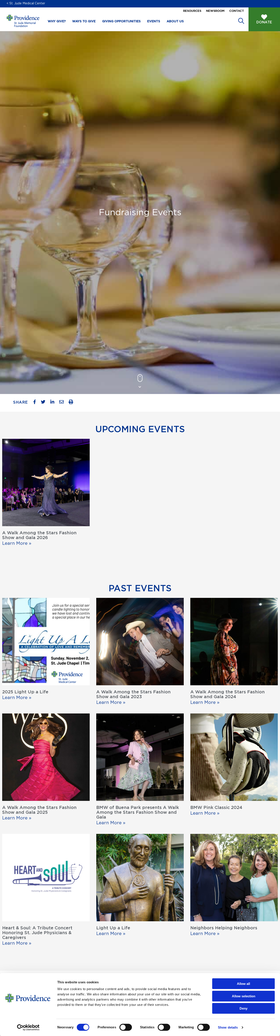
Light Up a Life (113, 928)
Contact (236, 11)
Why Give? (57, 21)
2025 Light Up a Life (25, 692)
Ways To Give (84, 21)
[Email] (63, 403)
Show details (228, 1027)
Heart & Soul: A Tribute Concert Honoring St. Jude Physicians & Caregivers (37, 933)
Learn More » (16, 543)
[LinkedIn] (53, 403)
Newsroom (215, 11)
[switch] (125, 1027)
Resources (192, 11)
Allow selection (243, 996)
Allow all (243, 984)
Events (153, 21)
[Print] (72, 403)
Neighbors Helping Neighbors (223, 928)
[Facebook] (36, 403)
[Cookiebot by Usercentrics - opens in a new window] (28, 1027)
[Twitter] (44, 403)
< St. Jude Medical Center (26, 3)
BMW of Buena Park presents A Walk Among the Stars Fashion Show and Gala (137, 812)
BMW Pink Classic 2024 (216, 807)
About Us (175, 21)
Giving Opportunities (121, 21)
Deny (243, 1008)
